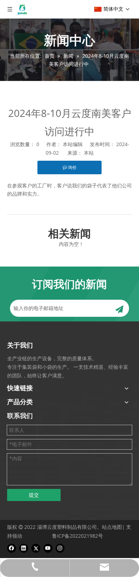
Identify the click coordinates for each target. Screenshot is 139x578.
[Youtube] (47, 548)
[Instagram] (60, 548)
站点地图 (112, 526)
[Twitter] (35, 548)
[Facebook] (11, 548)
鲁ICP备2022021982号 (77, 535)
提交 (34, 494)
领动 (17, 535)
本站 (89, 152)
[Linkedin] (23, 548)
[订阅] (119, 308)
